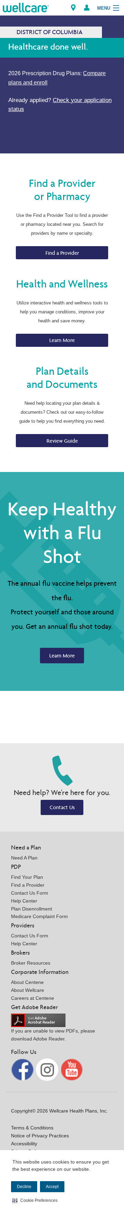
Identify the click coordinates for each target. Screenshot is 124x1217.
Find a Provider (62, 253)
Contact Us (62, 807)
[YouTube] (72, 1069)
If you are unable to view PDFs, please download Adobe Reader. (53, 1035)
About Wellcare (27, 990)
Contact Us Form (29, 893)
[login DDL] (87, 7)
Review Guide (62, 440)
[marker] (73, 7)
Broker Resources (30, 963)
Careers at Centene (32, 998)
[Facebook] (23, 1069)
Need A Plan (24, 858)
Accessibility (24, 1143)
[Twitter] (48, 1069)
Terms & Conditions (32, 1127)
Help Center (24, 901)
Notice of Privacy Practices (40, 1135)
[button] (35, 1200)
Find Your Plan (27, 877)
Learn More (62, 340)
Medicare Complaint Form (39, 916)
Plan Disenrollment (31, 909)
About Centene (27, 982)
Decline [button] (24, 1186)
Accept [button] (52, 1186)
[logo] (26, 7)
